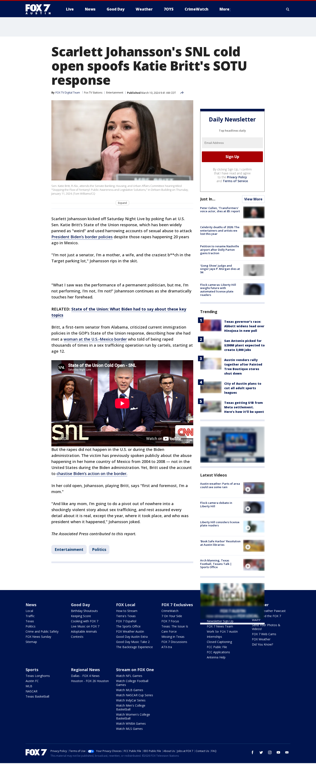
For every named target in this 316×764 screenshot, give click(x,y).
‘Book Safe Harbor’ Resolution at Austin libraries (220, 543)
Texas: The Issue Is (174, 626)
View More (253, 199)
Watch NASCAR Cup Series (134, 695)
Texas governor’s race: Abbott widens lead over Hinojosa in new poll (244, 326)
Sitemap (31, 642)
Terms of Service (235, 181)
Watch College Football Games (132, 683)
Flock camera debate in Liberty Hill (216, 504)
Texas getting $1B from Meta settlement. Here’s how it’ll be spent (244, 407)
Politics (99, 549)
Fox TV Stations (93, 92)
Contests (77, 637)
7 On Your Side (171, 616)
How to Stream (126, 611)
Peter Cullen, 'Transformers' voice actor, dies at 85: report (220, 209)
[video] (254, 488)
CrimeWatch (169, 611)
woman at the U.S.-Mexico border (95, 339)
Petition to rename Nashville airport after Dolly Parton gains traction (219, 249)
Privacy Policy (237, 177)
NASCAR (31, 691)
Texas (30, 621)
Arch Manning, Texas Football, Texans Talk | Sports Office (216, 563)
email (287, 752)
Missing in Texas (172, 637)
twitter (261, 752)
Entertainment (114, 92)
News (31, 604)
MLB (29, 686)
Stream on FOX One (135, 669)
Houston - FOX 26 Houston (90, 681)
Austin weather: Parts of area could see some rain (220, 485)
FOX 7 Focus (170, 621)
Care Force (169, 631)
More (224, 9)
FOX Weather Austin (130, 631)
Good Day (80, 604)
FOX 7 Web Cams (264, 634)
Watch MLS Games (129, 729)
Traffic (30, 616)
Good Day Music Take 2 (133, 642)
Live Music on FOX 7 (85, 626)
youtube (278, 752)
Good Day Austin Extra (132, 637)
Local (29, 611)
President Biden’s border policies (82, 236)
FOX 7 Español (126, 621)
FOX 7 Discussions (174, 642)
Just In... (207, 198)
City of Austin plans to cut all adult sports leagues (242, 388)
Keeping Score (81, 616)
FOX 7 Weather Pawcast (269, 611)
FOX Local (125, 604)
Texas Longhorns (38, 676)
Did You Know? (262, 644)
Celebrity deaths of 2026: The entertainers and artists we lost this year (219, 230)
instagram (269, 752)
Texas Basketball (37, 696)
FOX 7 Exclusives (177, 604)
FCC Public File (217, 647)
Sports (32, 669)
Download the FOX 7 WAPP (266, 618)
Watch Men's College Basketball (130, 707)
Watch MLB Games (129, 690)
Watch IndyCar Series (131, 700)
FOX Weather (261, 639)
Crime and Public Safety (42, 631)
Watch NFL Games (129, 676)
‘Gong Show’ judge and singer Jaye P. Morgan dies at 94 (220, 269)
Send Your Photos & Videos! (266, 627)
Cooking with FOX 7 (84, 621)
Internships (214, 637)
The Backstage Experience (134, 647)
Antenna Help (216, 657)
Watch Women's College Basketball (133, 716)
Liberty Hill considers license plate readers (219, 523)
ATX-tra (166, 647)
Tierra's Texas (126, 616)
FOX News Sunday (38, 637)
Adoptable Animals (84, 631)
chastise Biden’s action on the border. (92, 473)
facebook (252, 752)
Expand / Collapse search (287, 9)
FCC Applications (218, 652)
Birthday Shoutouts (84, 611)
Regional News (85, 669)
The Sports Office (128, 626)
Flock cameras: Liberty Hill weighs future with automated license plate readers (218, 290)
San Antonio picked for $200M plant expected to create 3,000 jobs (244, 345)
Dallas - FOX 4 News (85, 676)
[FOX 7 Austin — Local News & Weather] (40, 9)
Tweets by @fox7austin (219, 629)
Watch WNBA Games (131, 723)
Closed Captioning (219, 642)
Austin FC (32, 681)
